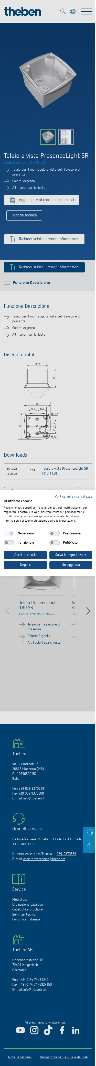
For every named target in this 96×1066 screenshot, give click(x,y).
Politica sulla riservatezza (73, 496)
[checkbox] (9, 533)
